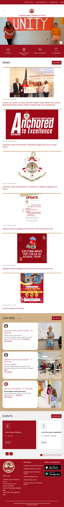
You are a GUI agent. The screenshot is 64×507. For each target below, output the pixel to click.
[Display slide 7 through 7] (58, 455)
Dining (62, 2)
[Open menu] (4, 11)
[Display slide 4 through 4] (49, 455)
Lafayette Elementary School (32, 469)
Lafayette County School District (33, 465)
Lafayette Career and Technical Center (33, 483)
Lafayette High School (30, 480)
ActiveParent (53, 2)
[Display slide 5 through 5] (52, 455)
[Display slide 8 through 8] (60, 455)
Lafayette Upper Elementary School (32, 472)
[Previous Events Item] (7, 453)
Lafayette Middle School (31, 476)
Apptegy (35, 504)
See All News (57, 62)
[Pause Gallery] (61, 42)
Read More (26, 339)
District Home (29, 2)
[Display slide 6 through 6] (55, 455)
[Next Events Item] (11, 453)
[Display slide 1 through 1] (41, 455)
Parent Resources (41, 2)
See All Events (56, 416)
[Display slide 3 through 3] (47, 455)
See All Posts (57, 318)
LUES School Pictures (13, 432)
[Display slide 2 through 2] (44, 455)
